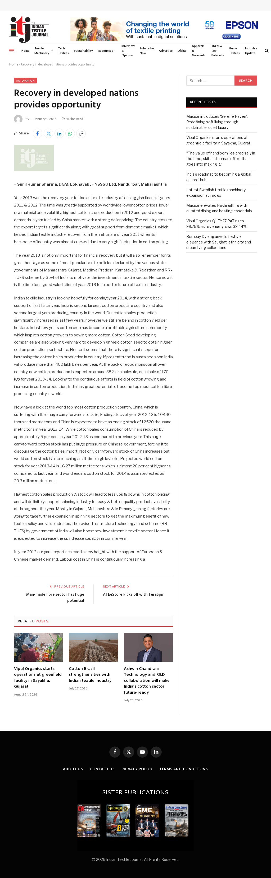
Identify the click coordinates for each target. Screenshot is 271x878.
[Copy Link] (81, 133)
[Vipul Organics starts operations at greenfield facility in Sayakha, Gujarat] (38, 647)
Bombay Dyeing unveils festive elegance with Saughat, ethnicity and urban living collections (218, 242)
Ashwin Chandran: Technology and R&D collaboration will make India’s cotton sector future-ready (147, 681)
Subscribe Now (147, 50)
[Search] (266, 51)
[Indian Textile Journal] (29, 29)
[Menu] (11, 50)
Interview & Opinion (128, 50)
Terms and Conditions (183, 769)
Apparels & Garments (199, 50)
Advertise (166, 50)
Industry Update (251, 50)
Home (25, 50)
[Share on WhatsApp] (70, 133)
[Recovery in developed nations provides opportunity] (34, 169)
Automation (25, 80)
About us (73, 769)
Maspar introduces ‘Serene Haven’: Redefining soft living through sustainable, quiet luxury (217, 122)
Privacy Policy (137, 769)
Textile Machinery (41, 50)
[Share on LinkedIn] (59, 133)
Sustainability (83, 50)
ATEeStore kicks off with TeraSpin (133, 594)
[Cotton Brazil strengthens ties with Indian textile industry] (93, 647)
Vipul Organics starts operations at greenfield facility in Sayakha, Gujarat (38, 678)
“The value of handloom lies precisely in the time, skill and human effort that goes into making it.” (220, 158)
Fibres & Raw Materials (217, 50)
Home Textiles (234, 50)
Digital (182, 50)
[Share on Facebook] (37, 133)
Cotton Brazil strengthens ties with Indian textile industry (90, 675)
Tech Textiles (63, 50)
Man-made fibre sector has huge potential (55, 597)
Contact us (102, 769)
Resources (105, 50)
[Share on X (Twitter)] (48, 133)
